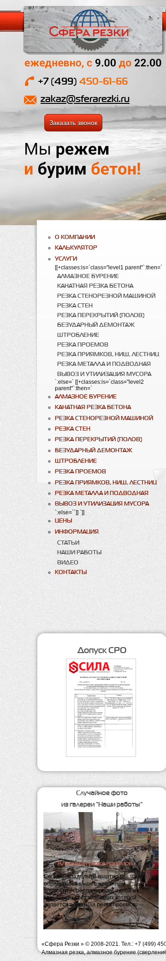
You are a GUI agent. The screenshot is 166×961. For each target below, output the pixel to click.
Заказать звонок (73, 122)
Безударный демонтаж (96, 324)
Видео (67, 562)
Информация (77, 531)
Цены (63, 520)
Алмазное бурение (88, 276)
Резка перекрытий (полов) (100, 315)
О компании (75, 236)
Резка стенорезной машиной (106, 295)
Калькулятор (76, 247)
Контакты (71, 572)
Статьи (68, 542)
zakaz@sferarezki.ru (85, 98)
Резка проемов (82, 344)
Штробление (78, 334)
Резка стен (75, 305)
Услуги (66, 258)
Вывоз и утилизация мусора (104, 373)
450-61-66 (83, 81)
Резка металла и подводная (104, 363)
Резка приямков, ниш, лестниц (108, 354)
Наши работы (79, 552)
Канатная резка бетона (95, 285)
